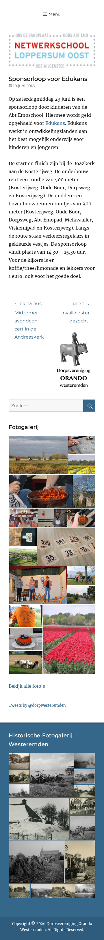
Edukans (55, 123)
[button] (38, 455)
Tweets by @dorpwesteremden (37, 705)
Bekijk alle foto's (27, 686)
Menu (55, 14)
